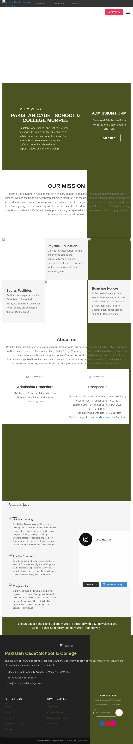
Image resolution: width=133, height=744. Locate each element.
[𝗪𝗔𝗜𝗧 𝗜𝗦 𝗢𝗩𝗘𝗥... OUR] (118, 572)
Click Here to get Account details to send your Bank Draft (98, 417)
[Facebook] (102, 723)
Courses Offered (55, 712)
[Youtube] (108, 723)
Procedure (52, 723)
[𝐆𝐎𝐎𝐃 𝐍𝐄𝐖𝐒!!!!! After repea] (118, 557)
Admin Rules (40, 3)
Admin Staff (58, 3)
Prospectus (97, 387)
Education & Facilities (58, 718)
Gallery (8, 729)
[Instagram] (113, 723)
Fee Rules (75, 3)
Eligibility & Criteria (15, 723)
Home (8, 706)
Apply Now (114, 12)
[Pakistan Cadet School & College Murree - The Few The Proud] (17, 4)
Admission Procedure (35, 387)
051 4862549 (29, 677)
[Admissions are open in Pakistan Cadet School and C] (91, 557)
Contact (9, 718)
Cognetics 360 (81, 741)
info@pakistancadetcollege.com (24, 683)
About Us (10, 712)
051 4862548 (14, 677)
